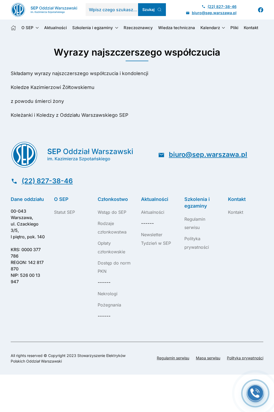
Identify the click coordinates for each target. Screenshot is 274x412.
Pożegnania (109, 305)
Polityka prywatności (245, 358)
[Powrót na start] (44, 9)
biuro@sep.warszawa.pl (208, 154)
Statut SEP (64, 212)
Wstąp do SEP (112, 212)
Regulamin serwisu (173, 358)
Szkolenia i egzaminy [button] (92, 27)
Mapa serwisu (208, 358)
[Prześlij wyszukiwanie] (152, 9)
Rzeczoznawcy (138, 27)
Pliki (234, 27)
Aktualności (55, 27)
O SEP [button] (27, 27)
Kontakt (251, 27)
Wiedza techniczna (176, 27)
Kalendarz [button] (210, 27)
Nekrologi (107, 293)
